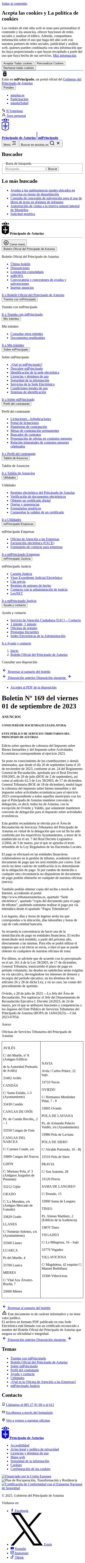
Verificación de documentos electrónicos (38, 496)
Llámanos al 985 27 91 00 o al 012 (30, 1405)
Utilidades (17, 1378)
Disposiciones (20, 268)
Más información (64, 55)
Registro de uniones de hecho (30, 585)
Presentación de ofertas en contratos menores (41, 438)
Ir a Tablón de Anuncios (18, 473)
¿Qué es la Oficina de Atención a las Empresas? (43, 1382)
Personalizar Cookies (50, 63)
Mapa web (17, 1457)
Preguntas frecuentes (24, 632)
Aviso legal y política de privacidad (34, 1449)
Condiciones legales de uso (29, 388)
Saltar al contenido (14, 3)
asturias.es (17, 95)
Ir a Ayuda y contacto (16, 643)
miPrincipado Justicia (25, 1386)
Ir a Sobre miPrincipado (18, 399)
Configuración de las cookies (30, 1469)
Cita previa (18, 581)
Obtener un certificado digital (30, 500)
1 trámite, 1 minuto (23, 624)
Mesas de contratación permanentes (34, 431)
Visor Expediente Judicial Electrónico (36, 578)
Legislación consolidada (27, 272)
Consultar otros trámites (26, 334)
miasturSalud (19, 103)
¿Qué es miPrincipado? (26, 364)
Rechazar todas (18, 68)
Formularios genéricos (25, 508)
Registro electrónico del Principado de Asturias (42, 492)
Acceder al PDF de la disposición (33, 687)
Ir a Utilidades (11, 520)
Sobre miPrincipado (24, 1366)
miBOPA (16, 276)
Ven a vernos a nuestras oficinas (28, 1420)
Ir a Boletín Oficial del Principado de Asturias (33, 295)
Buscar (52, 169)
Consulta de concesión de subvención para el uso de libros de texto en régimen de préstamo (46, 200)
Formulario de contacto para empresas (36, 547)
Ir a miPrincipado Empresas (21, 554)
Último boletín (20, 264)
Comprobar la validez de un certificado (37, 512)
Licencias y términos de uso (29, 376)
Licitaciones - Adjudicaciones (30, 419)
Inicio (14, 651)
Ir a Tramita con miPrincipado (22, 314)
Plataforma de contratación (28, 427)
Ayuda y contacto (22, 1374)
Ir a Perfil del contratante (19, 454)
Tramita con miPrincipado (28, 1358)
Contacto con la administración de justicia (39, 589)
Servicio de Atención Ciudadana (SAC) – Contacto (45, 620)
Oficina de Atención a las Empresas (34, 539)
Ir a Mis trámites (13, 345)
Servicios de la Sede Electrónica (32, 384)
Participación (19, 99)
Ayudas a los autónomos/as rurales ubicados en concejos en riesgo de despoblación (42, 192)
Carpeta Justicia (21, 574)
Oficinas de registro (23, 628)
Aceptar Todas (17, 63)
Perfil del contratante (24, 1370)
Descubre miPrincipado (26, 368)
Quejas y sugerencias (24, 504)
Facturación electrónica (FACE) (32, 543)
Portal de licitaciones (24, 423)
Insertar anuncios (22, 287)
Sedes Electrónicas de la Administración (37, 636)
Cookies (16, 1465)
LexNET (16, 593)
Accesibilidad (19, 1445)
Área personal (16, 116)
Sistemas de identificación (28, 392)
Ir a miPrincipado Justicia (19, 601)
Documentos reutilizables (27, 338)
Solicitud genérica (22, 214)
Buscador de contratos (25, 434)
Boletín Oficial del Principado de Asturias (39, 655)
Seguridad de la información (29, 380)
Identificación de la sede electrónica (34, 372)
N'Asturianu (14, 111)
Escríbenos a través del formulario (29, 1412)
